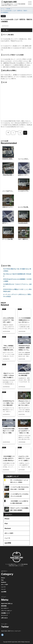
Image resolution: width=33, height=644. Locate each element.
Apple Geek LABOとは (6, 603)
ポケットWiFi (9, 533)
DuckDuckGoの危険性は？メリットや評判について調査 (8, 431)
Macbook (8, 528)
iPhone (7, 518)
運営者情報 (4, 605)
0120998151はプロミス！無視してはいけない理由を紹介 (8, 403)
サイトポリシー (5, 608)
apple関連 (8, 543)
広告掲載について (5, 613)
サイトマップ (4, 615)
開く (7, 30)
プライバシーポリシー (6, 610)
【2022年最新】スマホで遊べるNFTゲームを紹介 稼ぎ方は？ (9, 458)
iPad (6, 523)
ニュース (7, 538)
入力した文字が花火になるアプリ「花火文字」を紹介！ (8, 320)
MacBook (3, 582)
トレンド (3, 589)
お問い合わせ (4, 617)
